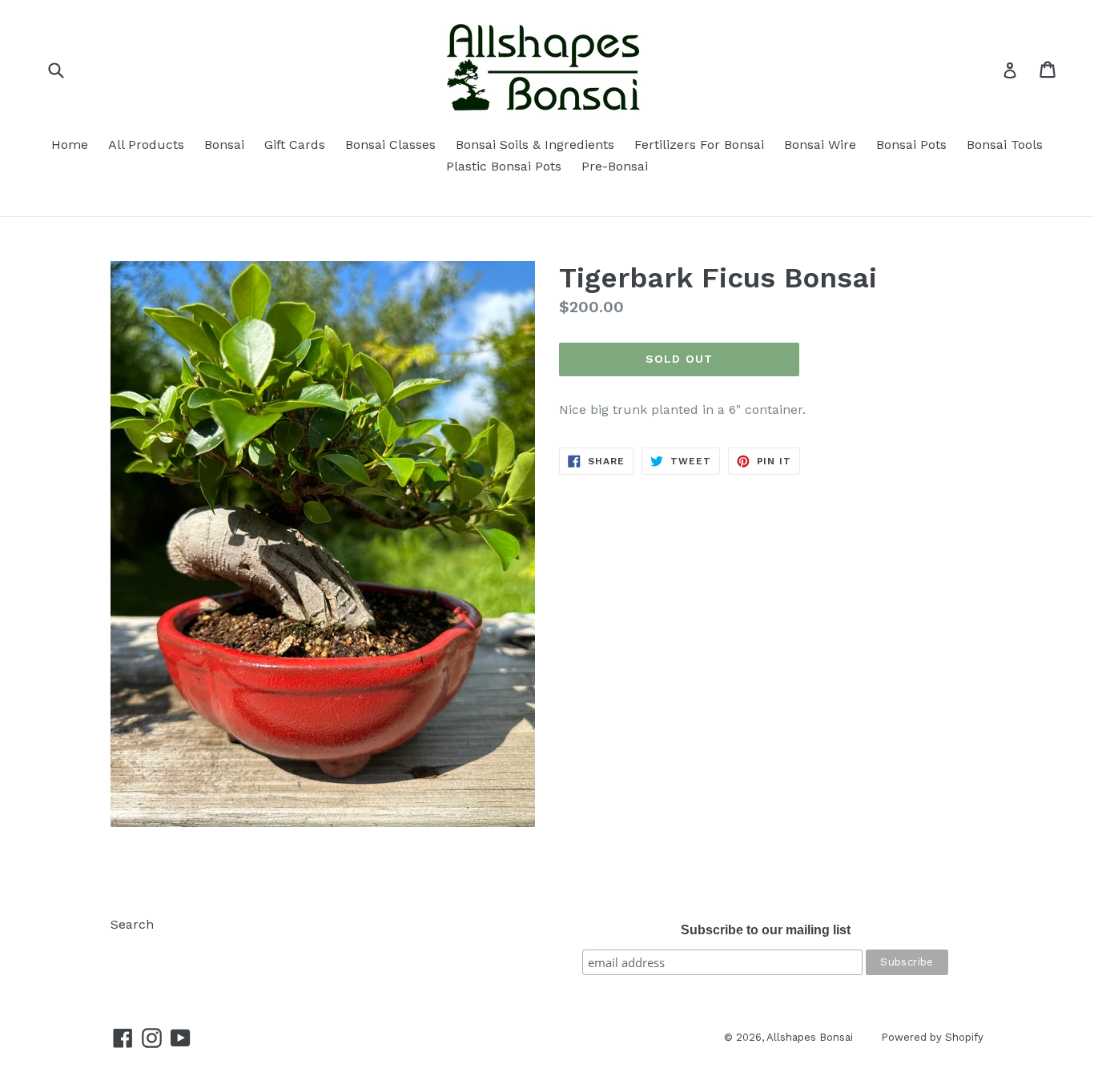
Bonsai (224, 144)
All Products (146, 144)
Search (132, 924)
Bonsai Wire (820, 144)
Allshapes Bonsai (809, 1037)
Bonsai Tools (1005, 144)
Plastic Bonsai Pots (503, 166)
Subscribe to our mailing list (766, 930)
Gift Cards (294, 144)
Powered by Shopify (932, 1037)
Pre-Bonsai (614, 166)
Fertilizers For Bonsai (699, 144)
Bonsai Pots (911, 144)
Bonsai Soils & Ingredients (535, 144)
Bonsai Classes (390, 144)
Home (69, 144)
